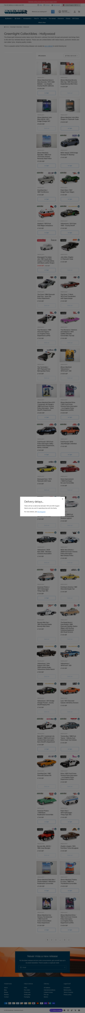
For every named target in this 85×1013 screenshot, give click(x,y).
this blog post (41, 512)
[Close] (62, 499)
